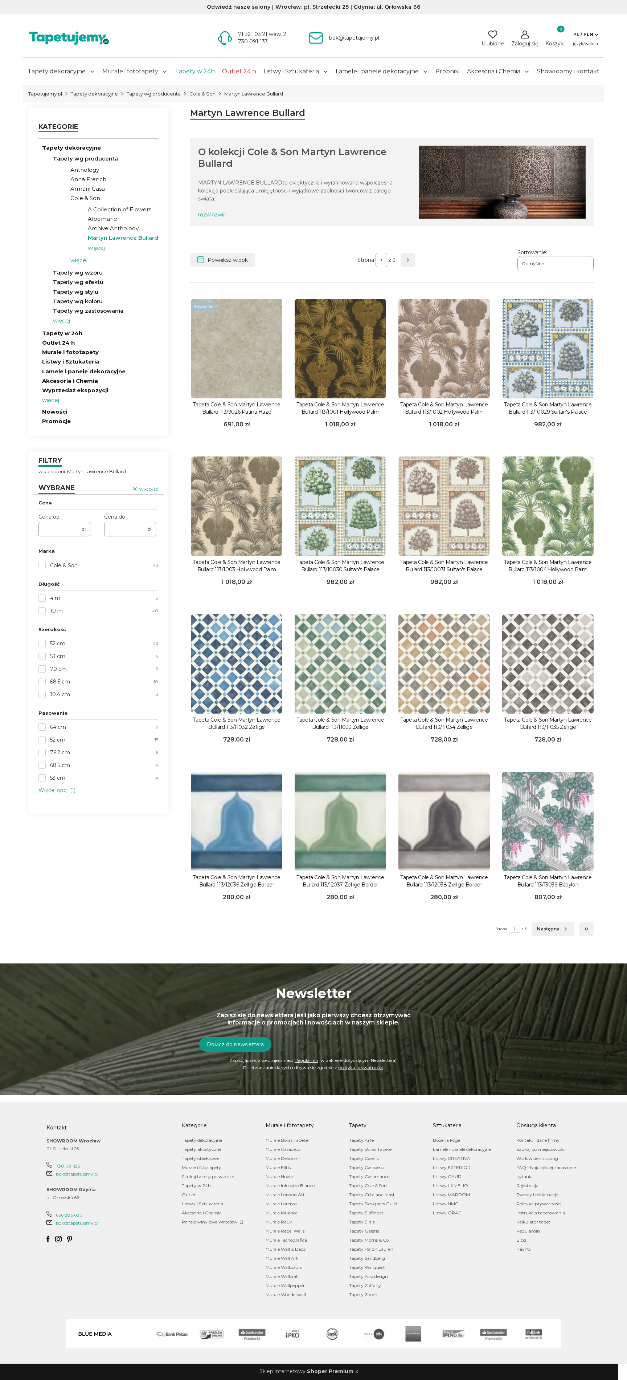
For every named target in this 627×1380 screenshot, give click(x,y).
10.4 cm (60, 694)
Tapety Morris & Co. (369, 1240)
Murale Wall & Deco (286, 1249)
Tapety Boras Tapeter (371, 1149)
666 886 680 (69, 1215)
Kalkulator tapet (533, 1222)
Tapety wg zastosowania (88, 310)
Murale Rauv (279, 1222)
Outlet (189, 1194)
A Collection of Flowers (119, 209)
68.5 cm (60, 681)
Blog (521, 1240)
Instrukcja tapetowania (540, 1212)
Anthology (84, 169)
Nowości (54, 411)
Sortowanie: (532, 252)
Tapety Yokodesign (368, 1276)
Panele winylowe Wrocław (210, 1222)
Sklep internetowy (306, 1371)
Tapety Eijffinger (366, 1212)
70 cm (58, 669)
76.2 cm (60, 752)
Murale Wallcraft (282, 1276)
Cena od (49, 517)
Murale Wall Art (282, 1258)
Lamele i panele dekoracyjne (84, 371)
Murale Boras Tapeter (288, 1140)
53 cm (57, 656)
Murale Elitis (278, 1167)
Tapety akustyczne (201, 1149)
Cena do (114, 517)
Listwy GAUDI (448, 1176)
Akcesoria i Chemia (70, 380)
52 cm (57, 643)
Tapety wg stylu (75, 291)
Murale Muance (282, 1212)
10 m (56, 611)
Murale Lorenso (281, 1203)
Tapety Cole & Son (368, 1185)
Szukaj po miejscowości (541, 1149)
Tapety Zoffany (365, 1285)
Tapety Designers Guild (373, 1203)
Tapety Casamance (369, 1176)
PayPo (523, 1249)
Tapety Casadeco (366, 1167)
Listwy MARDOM (451, 1194)
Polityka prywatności (538, 1203)
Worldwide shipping (537, 1158)
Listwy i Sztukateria (70, 361)
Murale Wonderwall (286, 1294)
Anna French (88, 179)
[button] (585, 34)
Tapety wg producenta (154, 94)
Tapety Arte (361, 1140)
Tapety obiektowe (200, 1158)
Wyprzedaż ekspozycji (75, 390)
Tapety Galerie (364, 1231)
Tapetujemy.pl (45, 94)
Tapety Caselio (364, 1158)
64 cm (58, 727)
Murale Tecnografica (286, 1240)
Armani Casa (87, 188)
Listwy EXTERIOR (452, 1167)
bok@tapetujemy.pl (77, 1174)
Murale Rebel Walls (285, 1231)
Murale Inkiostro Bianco (290, 1185)
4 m (55, 598)
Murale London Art (285, 1194)
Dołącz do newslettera (235, 1044)
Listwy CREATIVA (451, 1158)
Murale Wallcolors (284, 1267)
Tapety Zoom (363, 1294)
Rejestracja (527, 1185)
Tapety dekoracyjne (94, 94)
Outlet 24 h (58, 342)
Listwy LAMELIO (450, 1185)
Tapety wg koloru (78, 301)
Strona (365, 260)
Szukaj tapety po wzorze (208, 1176)
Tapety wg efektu (78, 282)
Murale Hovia (279, 1176)
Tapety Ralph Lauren (371, 1249)
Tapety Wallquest (367, 1267)
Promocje (56, 421)
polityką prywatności (360, 1067)
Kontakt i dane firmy (538, 1140)
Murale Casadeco (283, 1149)
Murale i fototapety (70, 352)
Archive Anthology (113, 228)
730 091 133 (68, 1166)
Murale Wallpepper (285, 1285)
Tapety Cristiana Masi (371, 1194)
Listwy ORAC (447, 1212)
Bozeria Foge (446, 1140)
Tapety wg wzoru (78, 272)
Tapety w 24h (62, 333)
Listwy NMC (445, 1203)
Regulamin (306, 1060)
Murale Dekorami (284, 1158)
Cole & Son (202, 94)
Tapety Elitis (361, 1222)
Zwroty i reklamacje (537, 1194)
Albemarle (102, 218)
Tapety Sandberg (367, 1258)
